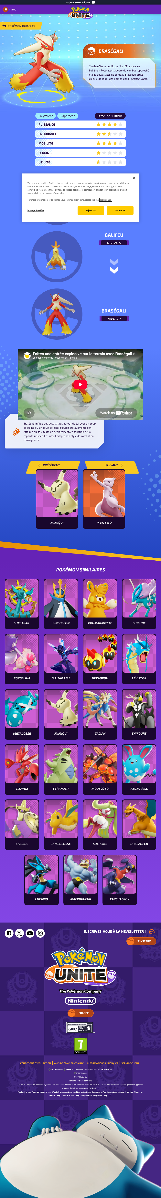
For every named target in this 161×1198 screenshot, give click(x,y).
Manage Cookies (35, 210)
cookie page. (106, 199)
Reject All (91, 210)
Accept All (120, 210)
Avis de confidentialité (69, 1063)
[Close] (134, 178)
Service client (130, 1063)
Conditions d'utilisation (35, 1063)
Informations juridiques (102, 1063)
